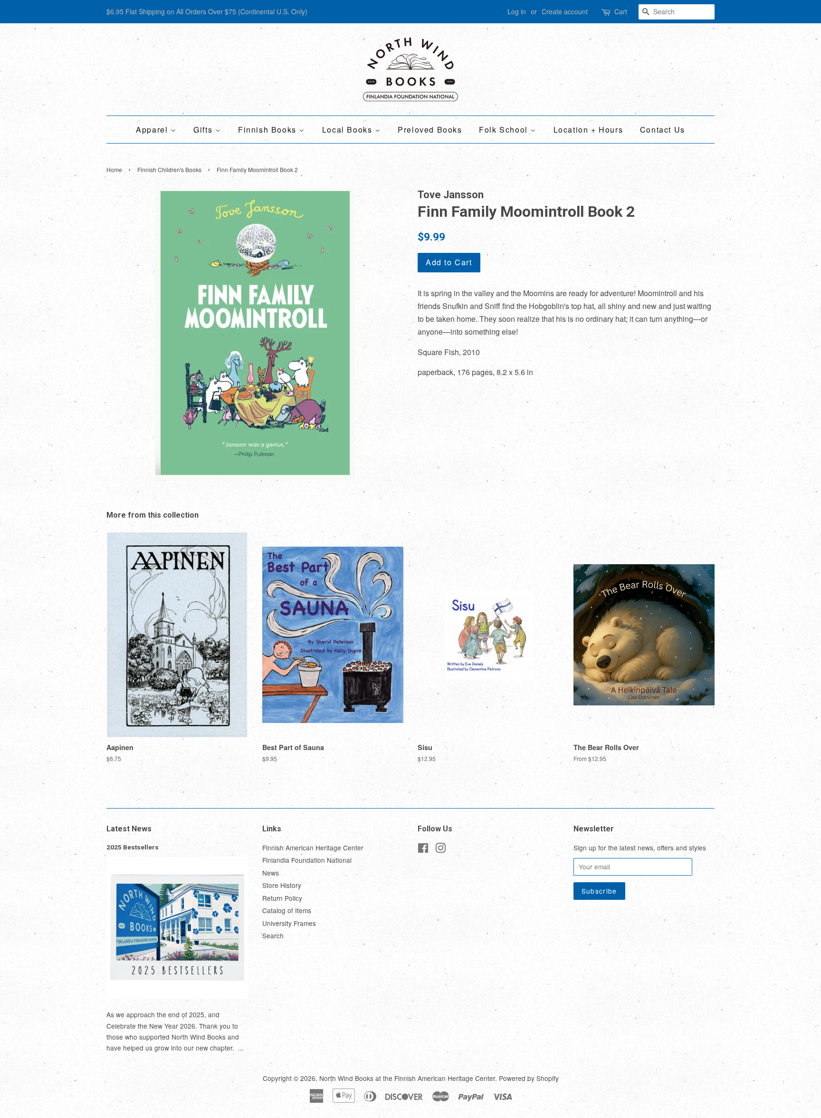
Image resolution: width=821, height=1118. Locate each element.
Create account (565, 11)
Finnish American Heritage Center (312, 847)
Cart (620, 11)
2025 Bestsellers (132, 847)
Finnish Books (268, 129)
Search (273, 935)
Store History (281, 885)
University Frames (289, 923)
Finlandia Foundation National (307, 860)
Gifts (204, 129)
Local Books (348, 129)
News (270, 872)
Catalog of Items (286, 910)
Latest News (129, 828)
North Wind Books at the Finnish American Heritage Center (407, 1078)
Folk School (504, 129)
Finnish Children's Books (169, 169)
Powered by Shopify (529, 1078)
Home (114, 169)
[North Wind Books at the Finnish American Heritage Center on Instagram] (440, 849)
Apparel (153, 129)
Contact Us (662, 129)
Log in (516, 11)
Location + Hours (588, 129)
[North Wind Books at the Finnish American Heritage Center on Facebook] (423, 849)
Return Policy (282, 898)
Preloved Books (430, 129)
